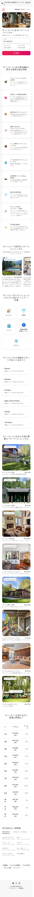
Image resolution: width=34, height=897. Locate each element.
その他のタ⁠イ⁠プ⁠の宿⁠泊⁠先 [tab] (20, 832)
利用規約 (21, 888)
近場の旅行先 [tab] (6, 832)
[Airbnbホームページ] (3, 9)
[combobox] (16, 41)
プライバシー (13, 888)
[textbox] (9, 47)
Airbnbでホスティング (22, 9)
